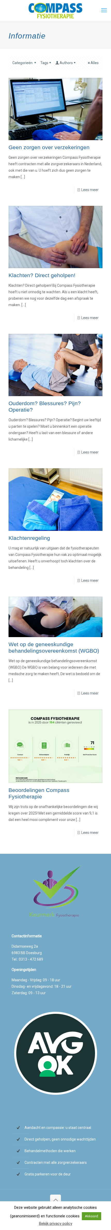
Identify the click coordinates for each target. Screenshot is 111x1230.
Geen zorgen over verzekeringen (49, 147)
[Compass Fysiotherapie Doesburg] (55, 10)
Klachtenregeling (29, 538)
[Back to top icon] (55, 1200)
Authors (66, 63)
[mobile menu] (104, 10)
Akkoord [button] (91, 1216)
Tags (44, 63)
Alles (95, 63)
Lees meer (90, 190)
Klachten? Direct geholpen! (42, 275)
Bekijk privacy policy (55, 1223)
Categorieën (22, 63)
